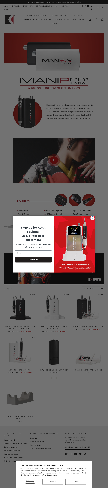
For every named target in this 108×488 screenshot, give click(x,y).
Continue (33, 259)
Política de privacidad (49, 475)
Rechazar (75, 482)
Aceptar (53, 482)
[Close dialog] (92, 218)
